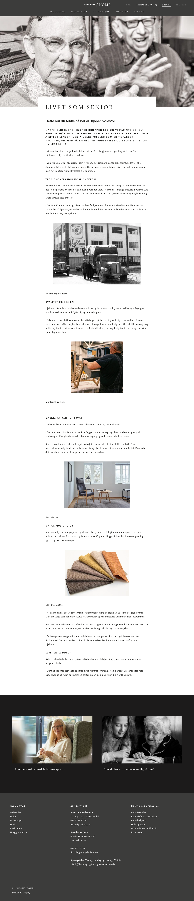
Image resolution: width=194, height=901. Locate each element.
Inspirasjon (102, 11)
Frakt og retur (138, 824)
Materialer (79, 11)
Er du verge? (137, 832)
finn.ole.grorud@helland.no (84, 852)
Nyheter (122, 11)
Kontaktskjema (138, 820)
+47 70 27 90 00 (78, 820)
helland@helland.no (80, 824)
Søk (128, 5)
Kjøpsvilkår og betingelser (144, 816)
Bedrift (181, 4)
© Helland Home (23, 888)
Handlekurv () (146, 4)
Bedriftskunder (138, 812)
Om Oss (139, 11)
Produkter (57, 11)
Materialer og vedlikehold (144, 828)
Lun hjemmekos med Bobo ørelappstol (40, 769)
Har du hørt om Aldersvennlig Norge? (129, 769)
